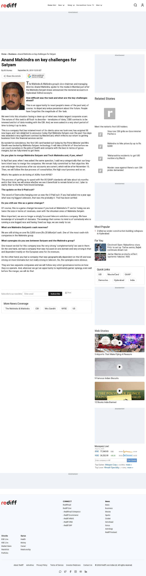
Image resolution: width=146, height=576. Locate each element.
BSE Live (4, 539)
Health (23, 539)
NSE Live (4, 543)
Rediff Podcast (111, 532)
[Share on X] (65, 571)
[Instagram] (75, 571)
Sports (107, 515)
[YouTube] (81, 571)
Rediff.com (105, 565)
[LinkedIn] (86, 571)
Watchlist (5, 550)
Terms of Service (56, 565)
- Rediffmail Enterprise (71, 512)
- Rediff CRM (68, 522)
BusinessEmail (81, 5)
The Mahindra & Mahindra (17, 308)
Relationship (26, 550)
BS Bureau (8, 70)
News (60, 5)
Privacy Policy (41, 565)
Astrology (109, 529)
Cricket (108, 519)
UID (100, 274)
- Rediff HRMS (68, 519)
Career (23, 546)
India (132, 280)
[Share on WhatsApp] (60, 571)
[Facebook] (70, 571)
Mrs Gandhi (50, 308)
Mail (54, 5)
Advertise (30, 565)
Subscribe (55, 294)
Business (12, 54)
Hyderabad (119, 280)
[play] (119, 343)
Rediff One (67, 508)
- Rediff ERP (67, 525)
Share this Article (13, 76)
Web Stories (102, 330)
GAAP (127, 274)
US (74, 308)
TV (93, 5)
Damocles (103, 280)
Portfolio (4, 553)
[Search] (135, 5)
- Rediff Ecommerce (70, 515)
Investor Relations (73, 565)
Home (50, 5)
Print (69, 293)
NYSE (64, 308)
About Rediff (18, 565)
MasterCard (113, 274)
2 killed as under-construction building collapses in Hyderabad (120, 232)
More (98, 5)
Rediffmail (67, 505)
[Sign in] (142, 5)
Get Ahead (109, 522)
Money (70, 5)
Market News (6, 546)
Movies (108, 512)
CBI (37, 308)
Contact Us (87, 565)
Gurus (89, 5)
